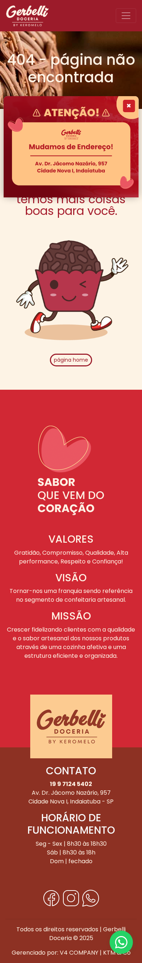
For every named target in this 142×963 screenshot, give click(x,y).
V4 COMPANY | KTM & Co (95, 952)
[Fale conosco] (121, 942)
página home (71, 359)
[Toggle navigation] (126, 15)
